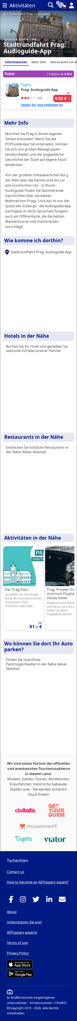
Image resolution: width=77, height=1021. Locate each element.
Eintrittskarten (16, 62)
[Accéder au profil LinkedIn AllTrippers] (50, 900)
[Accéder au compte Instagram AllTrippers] (24, 900)
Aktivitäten (43, 14)
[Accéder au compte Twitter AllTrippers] (37, 900)
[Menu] (4, 5)
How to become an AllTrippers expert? (37, 882)
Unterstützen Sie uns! (24, 922)
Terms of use (17, 942)
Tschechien (16, 14)
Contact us (15, 871)
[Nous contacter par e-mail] (63, 900)
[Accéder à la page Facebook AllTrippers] (12, 900)
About (12, 911)
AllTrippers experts (22, 932)
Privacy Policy (18, 953)
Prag (30, 14)
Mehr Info (38, 62)
